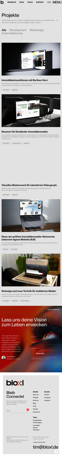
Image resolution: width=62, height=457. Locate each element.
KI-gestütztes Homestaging (37, 421)
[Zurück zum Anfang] (56, 451)
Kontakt (40, 2)
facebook (47, 400)
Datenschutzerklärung (36, 358)
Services (36, 400)
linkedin (46, 394)
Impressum (36, 412)
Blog (22, 2)
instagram (47, 397)
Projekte (12, 2)
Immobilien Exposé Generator (36, 428)
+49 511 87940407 (39, 442)
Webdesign (37, 30)
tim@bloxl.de (44, 447)
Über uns (36, 394)
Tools (30, 2)
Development (18, 30)
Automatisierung (12, 33)
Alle (4, 30)
